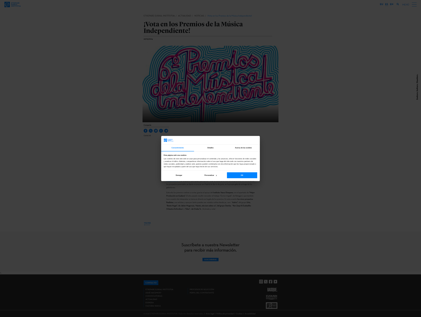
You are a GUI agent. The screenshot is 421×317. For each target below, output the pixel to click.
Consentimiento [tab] (177, 148)
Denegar (179, 175)
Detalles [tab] (210, 148)
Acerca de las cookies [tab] (243, 148)
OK (242, 175)
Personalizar (209, 175)
